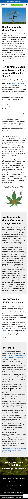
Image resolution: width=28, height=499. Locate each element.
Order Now (20, 4)
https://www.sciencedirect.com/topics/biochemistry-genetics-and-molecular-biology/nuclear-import (14, 450)
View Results (13, 4)
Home (4, 478)
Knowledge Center (17, 478)
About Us (11, 482)
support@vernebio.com (20, 493)
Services (9, 478)
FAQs (23, 478)
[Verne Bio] (4, 4)
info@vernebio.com (7, 493)
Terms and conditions (8, 492)
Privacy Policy (16, 492)
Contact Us (16, 482)
